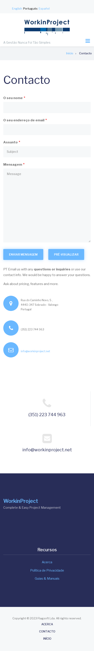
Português (30, 8)
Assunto (10, 142)
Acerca (47, 562)
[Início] (47, 27)
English (17, 8)
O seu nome (13, 98)
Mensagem (12, 165)
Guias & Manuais (47, 579)
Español (44, 8)
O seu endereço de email (23, 120)
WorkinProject (20, 501)
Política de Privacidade (47, 570)
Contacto (47, 631)
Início (47, 638)
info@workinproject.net (35, 351)
